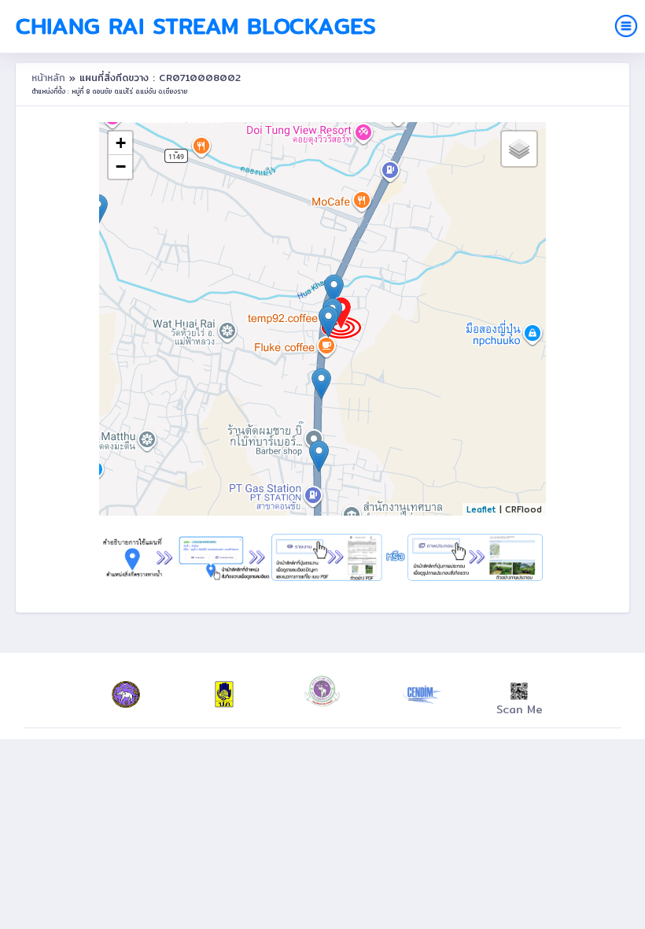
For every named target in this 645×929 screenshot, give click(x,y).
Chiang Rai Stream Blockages (196, 26)
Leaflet (481, 509)
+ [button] (121, 143)
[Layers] (519, 148)
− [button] (121, 166)
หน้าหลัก (50, 77)
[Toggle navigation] (626, 26)
